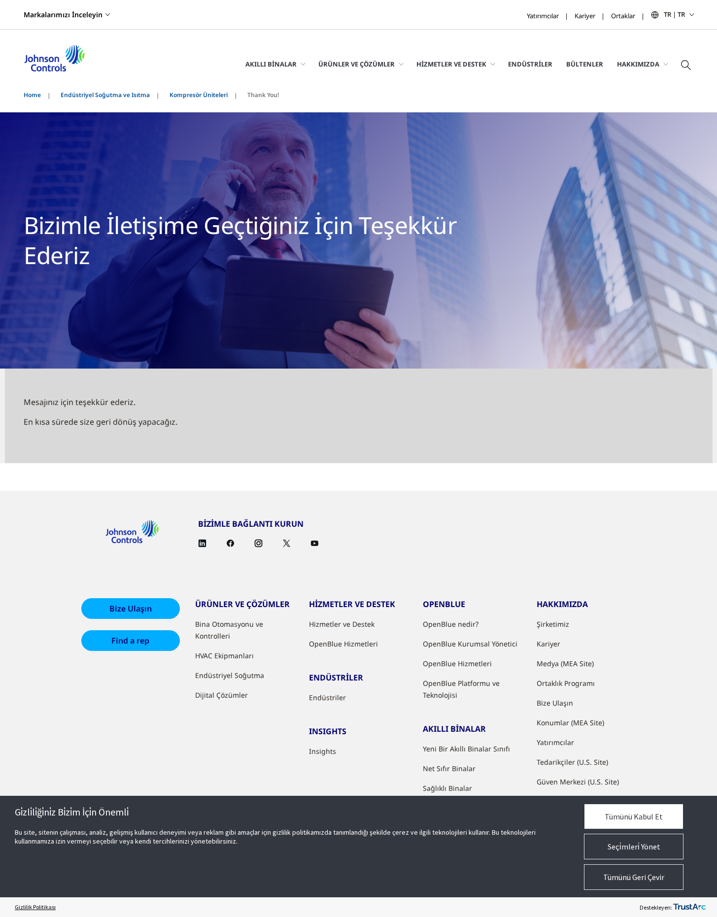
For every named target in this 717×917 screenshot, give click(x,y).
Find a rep (130, 640)
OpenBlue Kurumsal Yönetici (470, 643)
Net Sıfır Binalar (449, 768)
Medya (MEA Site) (565, 663)
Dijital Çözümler (221, 695)
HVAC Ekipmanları (224, 655)
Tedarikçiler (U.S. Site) (572, 762)
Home (32, 95)
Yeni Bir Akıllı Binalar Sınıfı (466, 748)
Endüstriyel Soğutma (229, 675)
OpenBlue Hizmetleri (343, 643)
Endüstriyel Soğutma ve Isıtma (105, 95)
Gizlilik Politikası (35, 907)
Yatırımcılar (543, 15)
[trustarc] (689, 907)
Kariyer (585, 15)
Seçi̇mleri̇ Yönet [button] (634, 846)
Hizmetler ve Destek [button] (451, 64)
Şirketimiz (553, 624)
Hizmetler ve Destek (342, 624)
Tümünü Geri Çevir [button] (633, 877)
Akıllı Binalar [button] (271, 64)
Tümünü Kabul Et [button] (634, 816)
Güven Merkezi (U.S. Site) (578, 781)
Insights (322, 751)
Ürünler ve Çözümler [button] (356, 64)
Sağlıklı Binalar (447, 788)
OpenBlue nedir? (450, 624)
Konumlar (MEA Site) (570, 722)
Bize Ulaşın (130, 608)
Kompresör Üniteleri (199, 95)
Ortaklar (623, 15)
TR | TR (674, 14)
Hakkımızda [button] (638, 64)
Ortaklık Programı (566, 683)
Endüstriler (530, 64)
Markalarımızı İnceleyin (63, 14)
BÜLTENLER (584, 64)
